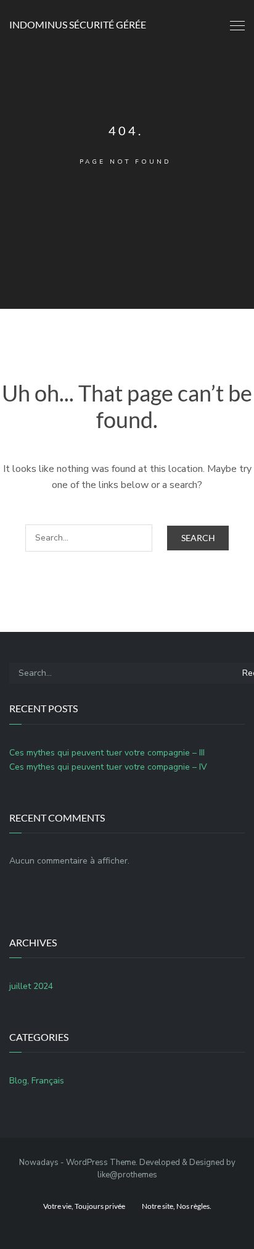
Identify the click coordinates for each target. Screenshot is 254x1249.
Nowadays (39, 1162)
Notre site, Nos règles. (176, 1206)
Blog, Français (36, 1081)
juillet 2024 (31, 986)
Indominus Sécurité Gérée (77, 24)
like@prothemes (127, 1174)
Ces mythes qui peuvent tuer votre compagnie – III (107, 753)
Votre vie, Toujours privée (84, 1206)
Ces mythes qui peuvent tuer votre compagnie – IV (108, 767)
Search (198, 537)
